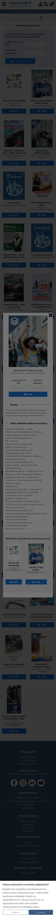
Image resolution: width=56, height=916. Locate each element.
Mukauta (15, 912)
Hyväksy (41, 912)
